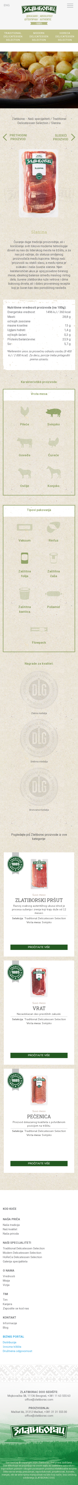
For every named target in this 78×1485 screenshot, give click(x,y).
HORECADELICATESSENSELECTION (64, 36)
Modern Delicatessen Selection (22, 1252)
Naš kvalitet (10, 1229)
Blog (5, 1327)
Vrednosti (9, 1276)
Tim (5, 1299)
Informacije (10, 1323)
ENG (7, 5)
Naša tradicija (11, 1225)
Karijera (7, 1304)
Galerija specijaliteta (15, 1261)
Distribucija (9, 1342)
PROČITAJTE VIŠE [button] (39, 947)
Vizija (6, 1285)
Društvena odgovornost (17, 1351)
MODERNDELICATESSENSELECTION (39, 36)
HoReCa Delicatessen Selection (22, 1257)
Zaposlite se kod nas (16, 1308)
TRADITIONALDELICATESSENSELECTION (13, 36)
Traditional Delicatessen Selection (24, 1248)
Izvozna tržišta (12, 1346)
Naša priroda (11, 1233)
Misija (6, 1280)
